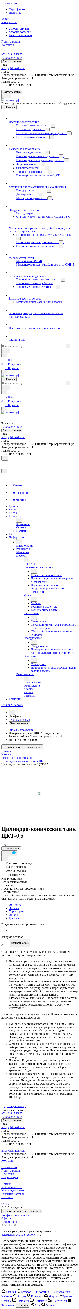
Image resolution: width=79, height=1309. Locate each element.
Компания (7, 1160)
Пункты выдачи (11, 1170)
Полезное (7, 1197)
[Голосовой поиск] (5, 350)
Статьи (5, 1203)
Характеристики (19, 911)
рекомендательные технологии (20, 1234)
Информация (9, 1177)
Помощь (6, 1183)
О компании (9, 1167)
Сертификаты (17, 9)
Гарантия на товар (20, 35)
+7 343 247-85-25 (12, 54)
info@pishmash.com (13, 68)
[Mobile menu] (4, 409)
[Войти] (3, 463)
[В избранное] (9, 853)
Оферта (6, 1218)
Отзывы (14, 908)
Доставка (14, 918)
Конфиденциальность (15, 1215)
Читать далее (40, 1264)
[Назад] (19, 520)
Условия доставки (20, 31)
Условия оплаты (19, 28)
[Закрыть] (4, 471)
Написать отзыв (20, 942)
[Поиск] (4, 458)
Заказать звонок (12, 61)
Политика (15, 12)
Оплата (13, 914)
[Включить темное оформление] (6, 96)
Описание (15, 904)
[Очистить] (68, 346)
